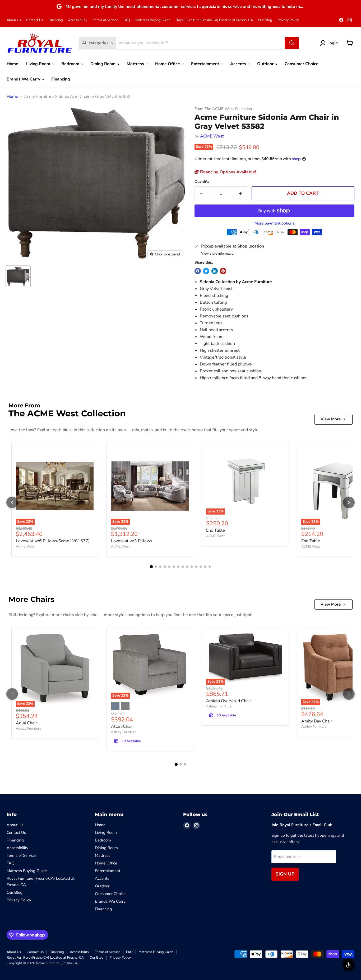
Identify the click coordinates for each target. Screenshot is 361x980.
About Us (14, 20)
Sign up (285, 874)
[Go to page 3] (160, 566)
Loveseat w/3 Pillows (131, 541)
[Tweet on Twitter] (206, 271)
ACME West (212, 136)
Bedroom (70, 64)
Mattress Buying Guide (152, 20)
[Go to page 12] (201, 566)
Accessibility (77, 20)
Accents (238, 64)
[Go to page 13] (205, 566)
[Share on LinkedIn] (214, 271)
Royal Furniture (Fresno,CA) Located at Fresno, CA (214, 20)
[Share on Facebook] (198, 271)
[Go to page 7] (178, 566)
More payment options (274, 223)
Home (12, 64)
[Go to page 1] (151, 566)
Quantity (202, 181)
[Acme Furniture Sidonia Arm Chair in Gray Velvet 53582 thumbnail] (18, 276)
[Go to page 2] (156, 566)
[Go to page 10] (192, 566)
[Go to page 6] (174, 566)
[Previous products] (12, 502)
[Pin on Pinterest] (223, 271)
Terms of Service (105, 20)
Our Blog (265, 20)
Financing (55, 20)
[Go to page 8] (183, 566)
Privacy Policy (288, 20)
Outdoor (266, 64)
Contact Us (34, 20)
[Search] (292, 43)
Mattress (136, 64)
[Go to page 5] (169, 566)
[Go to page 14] (210, 566)
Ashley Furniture (28, 728)
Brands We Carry (24, 79)
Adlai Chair (26, 723)
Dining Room (103, 64)
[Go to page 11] (196, 566)
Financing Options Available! (227, 172)
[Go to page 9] (187, 566)
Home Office (168, 64)
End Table (215, 530)
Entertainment (205, 64)
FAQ (126, 20)
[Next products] (349, 502)
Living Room (38, 64)
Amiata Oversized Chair (228, 701)
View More (331, 419)
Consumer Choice (301, 64)
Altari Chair (122, 726)
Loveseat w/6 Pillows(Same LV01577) (53, 541)
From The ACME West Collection (223, 109)
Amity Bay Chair (316, 721)
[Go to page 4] (165, 566)
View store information (218, 253)
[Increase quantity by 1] (240, 193)
